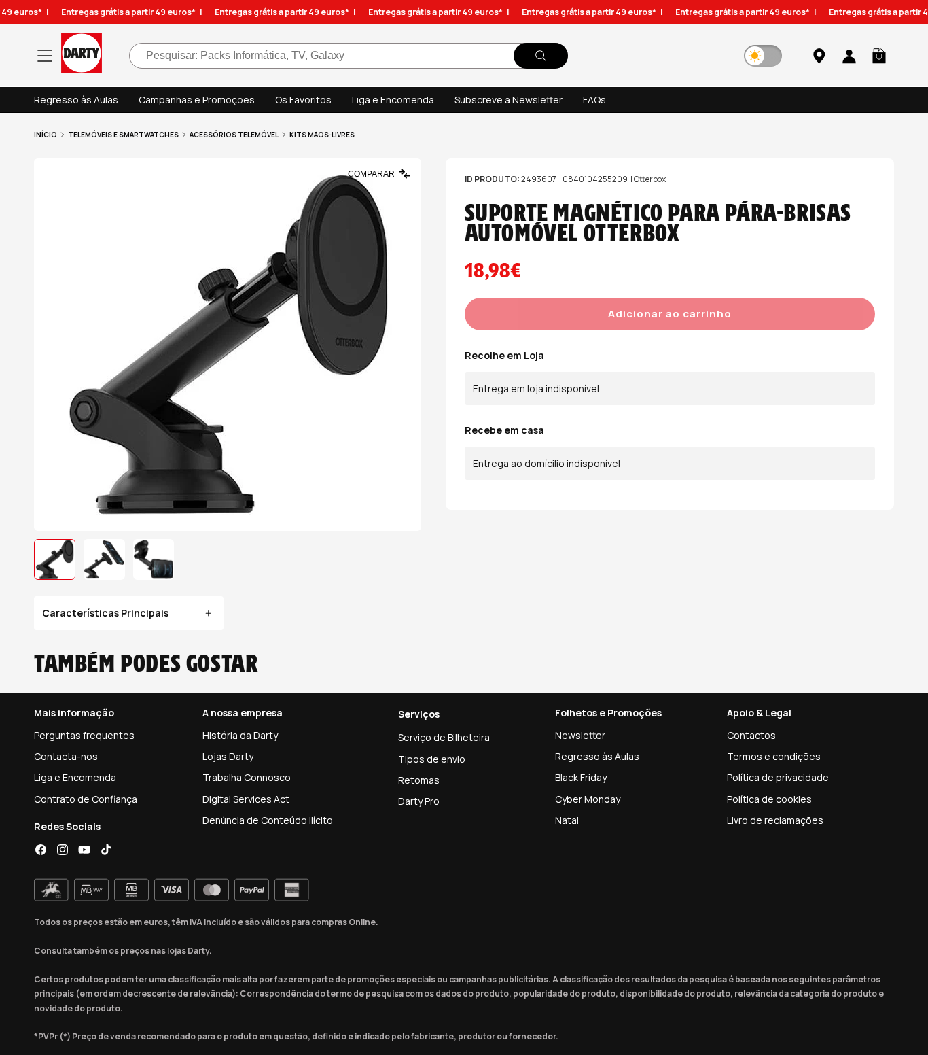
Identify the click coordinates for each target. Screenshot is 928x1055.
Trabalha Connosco (246, 777)
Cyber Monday (587, 799)
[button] (879, 56)
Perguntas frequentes (84, 735)
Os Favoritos (303, 99)
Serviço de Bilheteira (444, 737)
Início (45, 134)
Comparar (371, 174)
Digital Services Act (245, 799)
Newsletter (580, 735)
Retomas (419, 780)
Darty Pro (419, 801)
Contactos (751, 735)
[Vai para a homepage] (81, 55)
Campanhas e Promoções (197, 99)
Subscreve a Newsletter (508, 99)
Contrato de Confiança (85, 799)
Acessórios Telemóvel (234, 134)
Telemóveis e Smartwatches (123, 134)
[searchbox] (348, 56)
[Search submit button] (541, 56)
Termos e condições (774, 756)
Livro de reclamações (775, 820)
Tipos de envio (431, 759)
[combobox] (348, 56)
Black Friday (581, 777)
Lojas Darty (227, 756)
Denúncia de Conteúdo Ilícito (267, 820)
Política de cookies (769, 799)
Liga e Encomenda (393, 99)
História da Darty (240, 735)
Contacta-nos (66, 756)
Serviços (419, 714)
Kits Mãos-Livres (322, 134)
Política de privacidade (778, 777)
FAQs (594, 99)
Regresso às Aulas (76, 99)
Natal (567, 820)
